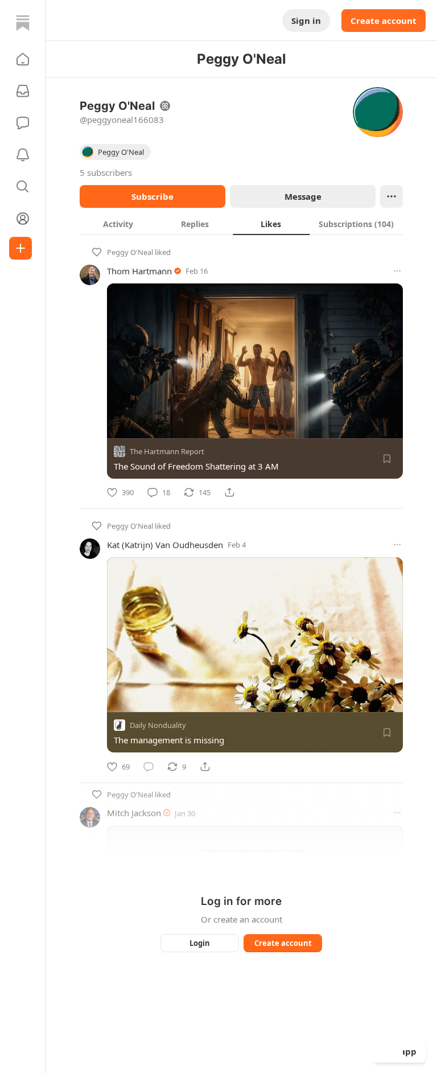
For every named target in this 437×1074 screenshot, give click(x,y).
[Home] (22, 22)
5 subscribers (106, 172)
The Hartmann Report (167, 451)
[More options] (397, 271)
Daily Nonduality (158, 726)
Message (303, 196)
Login (199, 943)
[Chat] (22, 123)
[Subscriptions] (22, 91)
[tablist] (241, 223)
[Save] (387, 459)
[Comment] (148, 767)
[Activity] (22, 154)
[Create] (20, 248)
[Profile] (22, 218)
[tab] (118, 223)
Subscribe (152, 196)
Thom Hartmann (139, 271)
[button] (22, 59)
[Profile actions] (391, 196)
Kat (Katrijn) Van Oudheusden (165, 544)
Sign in (306, 20)
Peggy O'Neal (130, 252)
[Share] (229, 492)
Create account (384, 20)
